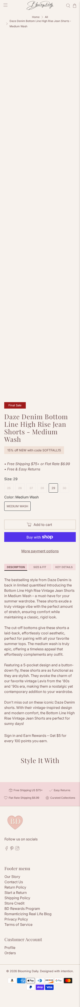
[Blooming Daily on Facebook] (6, 849)
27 (31, 488)
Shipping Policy (17, 898)
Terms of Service (18, 924)
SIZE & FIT (39, 567)
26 (20, 488)
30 (64, 488)
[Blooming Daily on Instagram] (17, 849)
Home (36, 17)
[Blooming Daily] (40, 5)
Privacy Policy (16, 919)
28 (42, 488)
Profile (9, 947)
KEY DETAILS (64, 567)
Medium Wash (17, 506)
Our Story (12, 876)
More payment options (40, 551)
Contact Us (13, 882)
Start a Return (15, 892)
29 (53, 488)
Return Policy (15, 887)
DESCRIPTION (16, 567)
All (46, 17)
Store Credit (14, 903)
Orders (10, 953)
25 (9, 488)
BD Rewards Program (22, 908)
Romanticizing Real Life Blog (28, 914)
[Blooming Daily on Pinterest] (12, 849)
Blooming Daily (28, 971)
